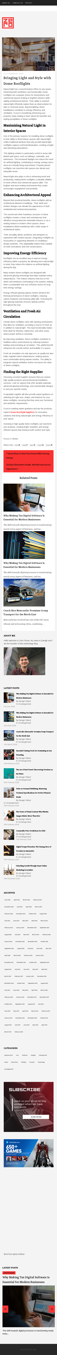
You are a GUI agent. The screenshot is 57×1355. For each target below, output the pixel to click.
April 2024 (34, 921)
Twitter (17, 445)
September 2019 (19, 1004)
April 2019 (25, 1011)
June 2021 (26, 969)
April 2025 (29, 907)
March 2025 (38, 907)
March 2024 (44, 921)
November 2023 (32, 928)
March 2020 (44, 990)
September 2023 (44, 928)
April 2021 (44, 969)
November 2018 (32, 1018)
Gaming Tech (43, 1055)
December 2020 (41, 976)
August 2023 (7, 935)
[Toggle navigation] (4, 8)
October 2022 (44, 942)
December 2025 (9, 907)
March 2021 (7, 976)
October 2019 (8, 1004)
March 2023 (35, 935)
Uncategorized (8, 1069)
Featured (24, 1055)
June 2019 (7, 1011)
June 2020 (16, 990)
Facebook (24, 445)
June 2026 (7, 900)
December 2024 (20, 914)
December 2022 (20, 942)
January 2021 (30, 976)
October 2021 (33, 962)
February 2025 (8, 914)
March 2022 (17, 955)
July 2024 (7, 921)
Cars (17, 1055)
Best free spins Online (14, 1254)
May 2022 (48, 948)
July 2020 (7, 990)
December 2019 (31, 997)
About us (6, 3)
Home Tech (14, 1062)
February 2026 (37, 900)
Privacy (28, 3)
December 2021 (8, 962)
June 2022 (39, 948)
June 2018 (26, 1025)
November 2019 (44, 997)
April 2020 (34, 990)
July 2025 (19, 907)
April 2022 (7, 955)
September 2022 (9, 948)
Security (31, 1062)
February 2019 (46, 1011)
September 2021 (44, 962)
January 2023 (8, 942)
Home (15, 438)
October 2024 (32, 914)
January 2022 (40, 955)
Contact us (18, 3)
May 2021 (35, 969)
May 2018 (35, 1025)
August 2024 (43, 914)
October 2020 (21, 983)
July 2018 (17, 1025)
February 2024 (8, 928)
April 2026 (17, 900)
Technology (41, 1062)
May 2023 (26, 935)
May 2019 (16, 1011)
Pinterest (48, 445)
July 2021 (17, 969)
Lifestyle (23, 1062)
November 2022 (32, 942)
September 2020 (32, 983)
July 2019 (41, 1004)
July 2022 (30, 948)
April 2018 (44, 1025)
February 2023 (46, 935)
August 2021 (7, 969)
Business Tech (8, 1055)
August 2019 (31, 1004)
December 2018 (19, 1018)
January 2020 (20, 997)
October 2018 (44, 1018)
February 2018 (19, 1032)
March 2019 (34, 1011)
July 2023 (17, 935)
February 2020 (8, 997)
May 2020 (25, 990)
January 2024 (20, 928)
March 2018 (7, 1032)
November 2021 (21, 962)
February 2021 (19, 976)
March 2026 (26, 900)
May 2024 (25, 921)
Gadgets (33, 1055)
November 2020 (9, 983)
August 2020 (44, 983)
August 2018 (7, 1025)
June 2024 (16, 921)
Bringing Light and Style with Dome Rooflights (27, 80)
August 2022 (20, 948)
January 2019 (8, 1018)
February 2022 (28, 955)
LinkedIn (40, 445)
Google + (32, 445)
